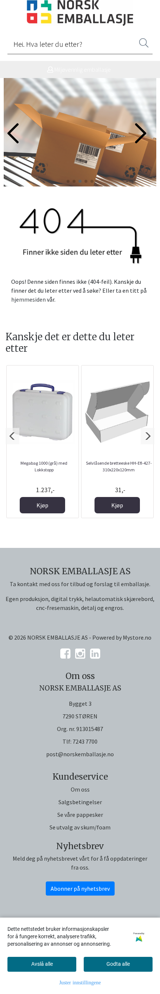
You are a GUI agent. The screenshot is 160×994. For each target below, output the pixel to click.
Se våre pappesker (80, 814)
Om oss (80, 789)
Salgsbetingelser (80, 802)
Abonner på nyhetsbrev (80, 888)
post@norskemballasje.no (80, 754)
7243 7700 (85, 741)
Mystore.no (137, 637)
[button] (68, 181)
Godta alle (118, 964)
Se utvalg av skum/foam (80, 827)
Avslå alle (42, 964)
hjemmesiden (28, 299)
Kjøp (42, 505)
